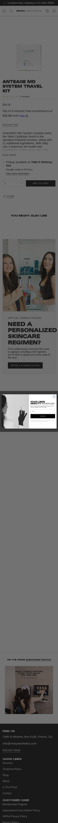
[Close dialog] (54, 397)
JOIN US (42, 416)
